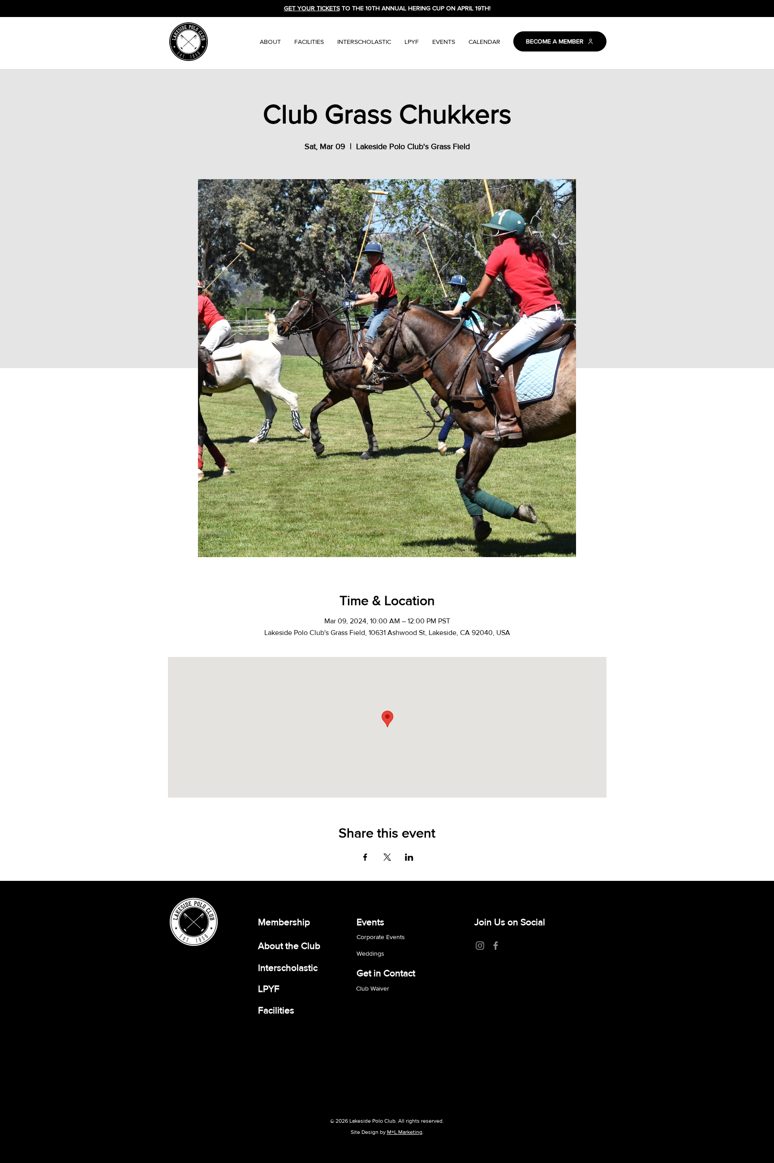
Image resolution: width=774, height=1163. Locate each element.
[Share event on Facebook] (365, 857)
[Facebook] (495, 945)
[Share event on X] (387, 857)
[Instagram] (480, 945)
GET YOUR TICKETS (312, 8)
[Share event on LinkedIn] (409, 857)
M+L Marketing (404, 1132)
